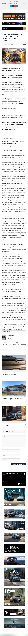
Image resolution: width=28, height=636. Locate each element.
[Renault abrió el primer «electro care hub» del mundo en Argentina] (14, 389)
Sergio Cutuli (7, 44)
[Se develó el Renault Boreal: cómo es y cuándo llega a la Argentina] (14, 414)
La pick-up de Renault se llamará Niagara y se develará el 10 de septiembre (13, 373)
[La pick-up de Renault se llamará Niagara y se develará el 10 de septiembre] (14, 363)
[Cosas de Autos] (14, 16)
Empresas (24, 44)
